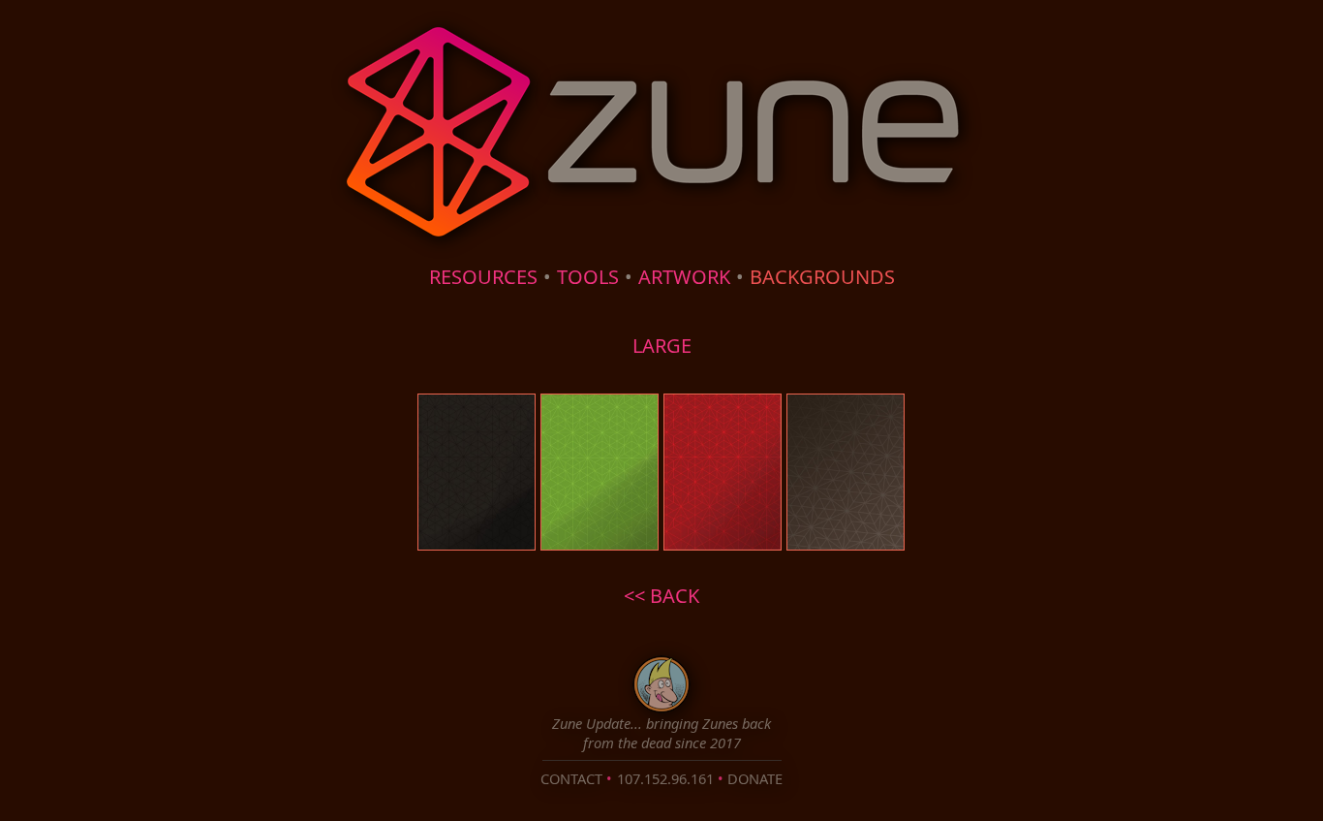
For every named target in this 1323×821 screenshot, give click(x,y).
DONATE (755, 778)
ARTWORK (684, 277)
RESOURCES (483, 277)
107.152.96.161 (665, 778)
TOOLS (588, 277)
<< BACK (661, 596)
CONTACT (571, 778)
